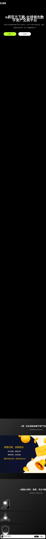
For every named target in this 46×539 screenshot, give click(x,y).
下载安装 (41, 536)
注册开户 (36, 536)
